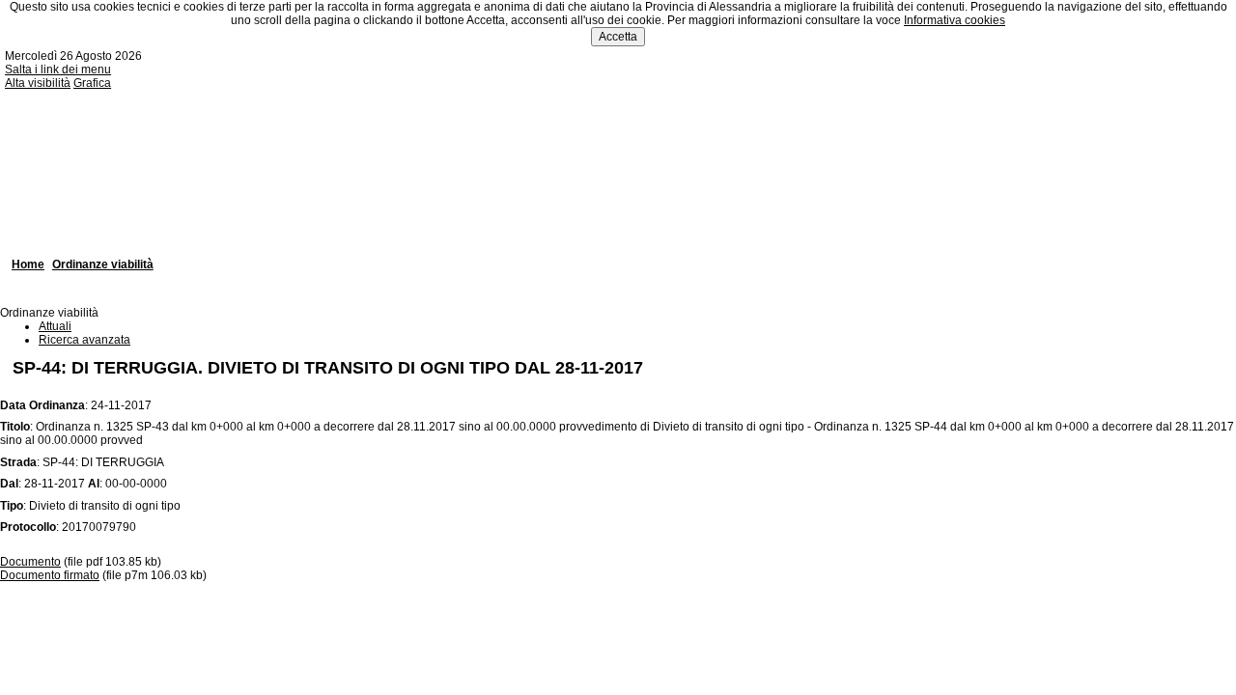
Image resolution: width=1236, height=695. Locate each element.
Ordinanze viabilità (103, 264)
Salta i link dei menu (58, 69)
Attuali (55, 326)
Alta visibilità (37, 83)
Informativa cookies (954, 20)
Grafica (92, 83)
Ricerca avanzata (84, 340)
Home (28, 264)
